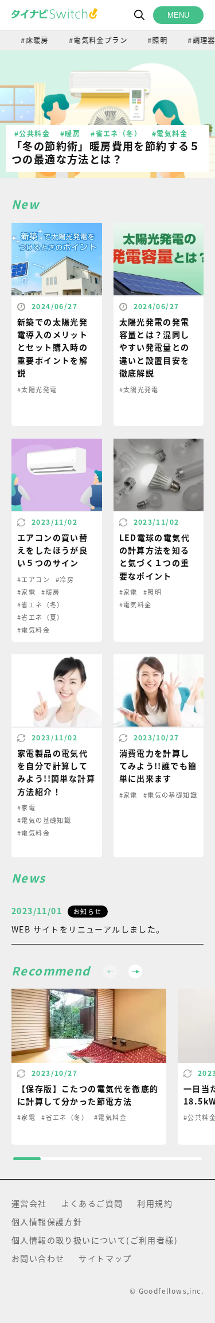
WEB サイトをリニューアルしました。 (88, 929)
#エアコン (33, 579)
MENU (178, 15)
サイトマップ (105, 1258)
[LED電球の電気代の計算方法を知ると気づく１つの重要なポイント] (159, 540)
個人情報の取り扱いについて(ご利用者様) (94, 1240)
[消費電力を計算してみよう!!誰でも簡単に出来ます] (159, 755)
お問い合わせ (37, 1258)
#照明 (152, 40)
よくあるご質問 (92, 1203)
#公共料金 (32, 133)
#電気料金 (169, 133)
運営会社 (29, 1203)
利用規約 (155, 1203)
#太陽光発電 (37, 389)
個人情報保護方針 (46, 1221)
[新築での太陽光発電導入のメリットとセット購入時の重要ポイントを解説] (56, 324)
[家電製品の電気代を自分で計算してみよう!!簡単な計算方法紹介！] (56, 755)
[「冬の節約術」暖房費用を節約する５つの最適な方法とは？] (107, 114)
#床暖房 (29, 40)
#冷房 (65, 579)
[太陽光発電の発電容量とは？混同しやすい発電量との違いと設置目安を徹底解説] (159, 324)
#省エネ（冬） (116, 133)
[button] (135, 971)
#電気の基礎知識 (44, 820)
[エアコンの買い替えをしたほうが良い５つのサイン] (56, 540)
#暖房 (70, 133)
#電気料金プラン (92, 40)
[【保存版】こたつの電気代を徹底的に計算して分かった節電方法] (88, 1067)
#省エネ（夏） (40, 617)
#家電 (26, 591)
